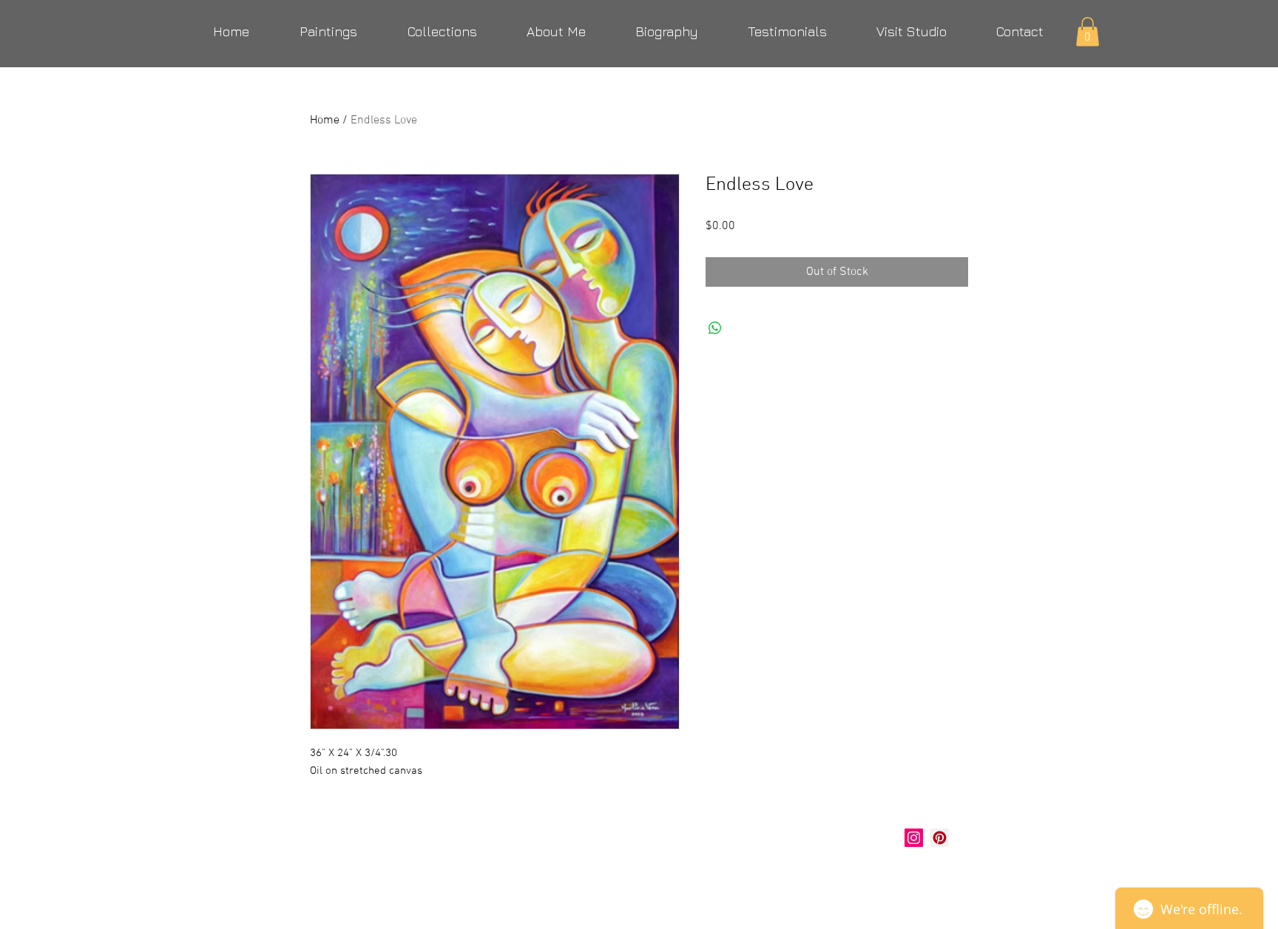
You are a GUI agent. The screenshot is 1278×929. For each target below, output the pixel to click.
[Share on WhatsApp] (715, 328)
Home (324, 120)
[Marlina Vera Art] (939, 837)
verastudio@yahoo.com (389, 874)
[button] (1087, 31)
